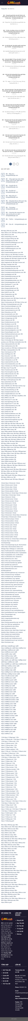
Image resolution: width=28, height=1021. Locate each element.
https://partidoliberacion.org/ (9, 612)
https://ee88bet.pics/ (7, 678)
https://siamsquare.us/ (7, 352)
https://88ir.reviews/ (21, 469)
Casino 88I (6, 975)
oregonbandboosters (7, 616)
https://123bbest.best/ (7, 785)
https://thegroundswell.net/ (8, 288)
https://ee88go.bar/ (6, 686)
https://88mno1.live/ (20, 827)
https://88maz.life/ (20, 842)
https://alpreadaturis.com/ (8, 336)
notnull (20, 586)
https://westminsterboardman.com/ (11, 252)
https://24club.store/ (21, 493)
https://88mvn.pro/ (6, 884)
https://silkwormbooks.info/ (9, 374)
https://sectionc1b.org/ (7, 610)
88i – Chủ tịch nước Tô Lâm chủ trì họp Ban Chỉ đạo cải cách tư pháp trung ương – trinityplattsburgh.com (14, 136)
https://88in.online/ (6, 437)
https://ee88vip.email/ (7, 713)
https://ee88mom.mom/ (7, 682)
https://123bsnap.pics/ (7, 771)
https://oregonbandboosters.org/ (10, 618)
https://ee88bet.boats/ (7, 695)
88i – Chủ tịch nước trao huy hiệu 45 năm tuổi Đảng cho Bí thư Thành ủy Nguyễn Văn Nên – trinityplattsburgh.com (14, 106)
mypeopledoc (23, 552)
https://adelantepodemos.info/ (9, 405)
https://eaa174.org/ (8, 368)
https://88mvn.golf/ (6, 902)
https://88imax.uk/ (20, 431)
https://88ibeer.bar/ (8, 449)
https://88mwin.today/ (7, 835)
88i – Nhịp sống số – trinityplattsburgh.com (12, 196)
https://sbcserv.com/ (7, 590)
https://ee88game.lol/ (7, 672)
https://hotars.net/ (20, 262)
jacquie (17, 594)
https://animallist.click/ (17, 342)
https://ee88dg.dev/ (6, 648)
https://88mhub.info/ (20, 884)
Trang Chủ (4, 8)
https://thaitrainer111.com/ (8, 284)
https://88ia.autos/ (21, 447)
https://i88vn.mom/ (8, 447)
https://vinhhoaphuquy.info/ (11, 380)
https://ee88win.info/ (7, 709)
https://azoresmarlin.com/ (8, 314)
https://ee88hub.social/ (7, 652)
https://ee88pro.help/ (7, 670)
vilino (15, 558)
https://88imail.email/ (7, 469)
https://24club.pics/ (6, 503)
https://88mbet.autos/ (7, 862)
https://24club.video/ (7, 487)
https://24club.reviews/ (7, 533)
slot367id (18, 598)
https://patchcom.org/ (7, 566)
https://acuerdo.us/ (6, 348)
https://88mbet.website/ (7, 836)
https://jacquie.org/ (6, 596)
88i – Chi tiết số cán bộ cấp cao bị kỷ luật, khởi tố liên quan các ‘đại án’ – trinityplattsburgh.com (14, 151)
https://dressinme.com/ (7, 558)
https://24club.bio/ (21, 515)
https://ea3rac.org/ (20, 386)
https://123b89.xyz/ (6, 755)
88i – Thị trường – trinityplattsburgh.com (12, 208)
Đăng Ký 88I (20, 920)
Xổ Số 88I (5, 973)
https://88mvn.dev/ (6, 827)
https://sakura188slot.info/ (8, 421)
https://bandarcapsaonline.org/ (9, 622)
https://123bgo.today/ (7, 747)
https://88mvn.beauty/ (7, 866)
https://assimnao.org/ (7, 584)
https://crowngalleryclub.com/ (9, 415)
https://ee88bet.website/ (8, 658)
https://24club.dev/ (10, 483)
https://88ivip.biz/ (21, 433)
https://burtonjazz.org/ (7, 642)
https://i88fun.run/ (8, 477)
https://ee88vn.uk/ (6, 660)
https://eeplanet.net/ (6, 262)
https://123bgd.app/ (9, 737)
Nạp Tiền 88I (20, 923)
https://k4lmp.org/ (6, 628)
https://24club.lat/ (6, 497)
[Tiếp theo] (17, 164)
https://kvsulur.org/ (6, 608)
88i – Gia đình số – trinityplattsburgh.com (12, 191)
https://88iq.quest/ (20, 445)
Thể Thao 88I (6, 983)
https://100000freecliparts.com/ (10, 248)
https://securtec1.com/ (7, 356)
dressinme (18, 556)
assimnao (21, 582)
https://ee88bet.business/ (8, 701)
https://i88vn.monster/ (9, 443)
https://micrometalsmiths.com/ (9, 364)
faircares (16, 600)
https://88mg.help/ (19, 846)
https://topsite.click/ (6, 296)
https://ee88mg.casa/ (7, 705)
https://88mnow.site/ (10, 829)
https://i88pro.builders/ (7, 459)
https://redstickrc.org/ (7, 604)
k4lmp (17, 626)
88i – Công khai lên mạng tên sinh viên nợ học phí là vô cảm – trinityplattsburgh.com (15, 214)
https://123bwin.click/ (20, 751)
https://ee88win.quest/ (7, 680)
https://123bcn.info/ (20, 801)
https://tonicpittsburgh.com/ (9, 290)
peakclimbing (16, 634)
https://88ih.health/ (6, 475)
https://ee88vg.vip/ (6, 717)
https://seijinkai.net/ (21, 366)
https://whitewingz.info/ (7, 407)
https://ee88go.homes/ (10, 674)
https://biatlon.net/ (19, 258)
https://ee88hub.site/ (10, 650)
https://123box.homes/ (7, 767)
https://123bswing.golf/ (7, 821)
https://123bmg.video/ (7, 745)
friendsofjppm (21, 612)
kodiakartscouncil (17, 638)
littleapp (3, 548)
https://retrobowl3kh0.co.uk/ (9, 358)
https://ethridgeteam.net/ (8, 376)
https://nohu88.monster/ (8, 676)
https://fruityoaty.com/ (13, 541)
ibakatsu (3, 632)
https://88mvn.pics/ (6, 856)
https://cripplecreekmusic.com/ (9, 393)
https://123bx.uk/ (6, 751)
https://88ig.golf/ (19, 479)
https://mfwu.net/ (22, 302)
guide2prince (16, 624)
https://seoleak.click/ (9, 264)
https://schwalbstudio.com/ (8, 326)
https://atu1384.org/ (6, 624)
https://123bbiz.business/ (8, 795)
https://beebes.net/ (6, 258)
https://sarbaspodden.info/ (10, 350)
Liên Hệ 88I (20, 931)
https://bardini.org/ (6, 638)
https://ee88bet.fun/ (6, 725)
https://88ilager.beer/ (20, 451)
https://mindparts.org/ (7, 576)
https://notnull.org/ (6, 588)
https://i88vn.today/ (8, 429)
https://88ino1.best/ (8, 453)
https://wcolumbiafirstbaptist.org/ (10, 316)
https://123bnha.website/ (8, 749)
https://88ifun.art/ (19, 437)
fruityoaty (3, 541)
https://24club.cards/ (7, 525)
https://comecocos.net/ (7, 244)
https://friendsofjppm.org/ (8, 614)
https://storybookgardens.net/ (9, 282)
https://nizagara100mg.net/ (8, 238)
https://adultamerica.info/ (8, 346)
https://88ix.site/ (17, 425)
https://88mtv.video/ (6, 832)
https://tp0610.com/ (6, 292)
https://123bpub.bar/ (7, 779)
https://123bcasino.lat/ (7, 765)
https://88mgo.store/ (20, 838)
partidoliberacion (18, 610)
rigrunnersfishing (17, 590)
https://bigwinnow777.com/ (9, 403)
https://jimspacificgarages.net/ (9, 266)
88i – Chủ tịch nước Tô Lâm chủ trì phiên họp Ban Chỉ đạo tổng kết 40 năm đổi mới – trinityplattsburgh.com (14, 121)
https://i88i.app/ (5, 423)
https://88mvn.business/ (8, 878)
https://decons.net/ (8, 300)
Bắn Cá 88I (6, 978)
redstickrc (15, 602)
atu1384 (21, 622)
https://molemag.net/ (7, 338)
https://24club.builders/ (7, 521)
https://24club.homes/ (7, 499)
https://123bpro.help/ (7, 761)
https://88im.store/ (8, 433)
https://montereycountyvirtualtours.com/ (12, 272)
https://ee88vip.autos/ (7, 684)
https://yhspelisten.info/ (7, 409)
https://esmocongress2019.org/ (10, 582)
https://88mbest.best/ (7, 870)
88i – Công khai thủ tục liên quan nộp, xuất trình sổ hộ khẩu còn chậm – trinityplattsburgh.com (16, 202)
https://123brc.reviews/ (7, 807)
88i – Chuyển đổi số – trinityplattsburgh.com (12, 186)
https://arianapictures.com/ (16, 256)
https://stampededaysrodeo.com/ (10, 280)
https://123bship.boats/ (7, 789)
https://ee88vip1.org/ (7, 733)
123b (2, 737)
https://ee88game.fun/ (7, 727)
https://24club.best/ (6, 515)
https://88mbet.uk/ (6, 838)
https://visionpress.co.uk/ (8, 360)
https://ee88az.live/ (20, 648)
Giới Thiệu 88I (7, 970)
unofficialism (19, 554)
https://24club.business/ (8, 523)
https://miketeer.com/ (7, 366)
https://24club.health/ (7, 537)
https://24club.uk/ (6, 493)
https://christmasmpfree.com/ (9, 260)
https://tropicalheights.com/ (9, 332)
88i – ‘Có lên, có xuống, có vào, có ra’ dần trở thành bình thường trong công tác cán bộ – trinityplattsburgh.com (14, 32)
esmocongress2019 (17, 580)
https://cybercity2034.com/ (8, 362)
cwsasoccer (21, 572)
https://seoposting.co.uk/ (8, 236)
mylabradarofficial (20, 550)
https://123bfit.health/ (7, 813)
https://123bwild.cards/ (7, 797)
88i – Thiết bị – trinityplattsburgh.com (16, 219)
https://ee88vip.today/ (7, 656)
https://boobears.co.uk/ (7, 324)
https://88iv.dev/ (17, 423)
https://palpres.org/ (6, 634)
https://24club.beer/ (6, 513)
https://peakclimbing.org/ (8, 636)
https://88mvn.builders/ (7, 876)
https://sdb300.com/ (7, 386)
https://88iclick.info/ (20, 465)
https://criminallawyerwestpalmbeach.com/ (13, 378)
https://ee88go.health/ (7, 723)
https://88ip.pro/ (7, 465)
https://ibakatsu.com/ (12, 632)
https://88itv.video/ (20, 427)
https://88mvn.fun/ (6, 898)
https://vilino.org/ (6, 560)
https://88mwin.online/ (10, 844)
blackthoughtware (6, 570)
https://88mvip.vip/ (6, 892)
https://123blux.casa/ (7, 799)
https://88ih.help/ (6, 439)
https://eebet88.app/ (9, 646)
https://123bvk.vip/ (6, 809)
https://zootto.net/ (21, 298)
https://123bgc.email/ (7, 805)
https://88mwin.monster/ (8, 854)
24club (3, 483)
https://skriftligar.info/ (7, 354)
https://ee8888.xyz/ (6, 664)
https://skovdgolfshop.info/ (8, 401)
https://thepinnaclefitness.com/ (10, 413)
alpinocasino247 (18, 584)
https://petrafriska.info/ (7, 382)
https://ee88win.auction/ (8, 721)
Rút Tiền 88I (20, 926)
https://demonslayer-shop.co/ (9, 417)
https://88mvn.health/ (7, 896)
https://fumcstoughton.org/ (8, 372)
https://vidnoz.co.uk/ (7, 254)
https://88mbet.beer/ (7, 868)
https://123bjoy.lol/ (6, 763)
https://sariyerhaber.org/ (8, 594)
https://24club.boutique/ (8, 519)
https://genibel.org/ (6, 564)
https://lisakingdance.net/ (8, 240)
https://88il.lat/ (5, 441)
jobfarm (14, 628)
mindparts (17, 574)
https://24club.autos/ (7, 509)
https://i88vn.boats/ (8, 455)
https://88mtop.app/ (9, 825)
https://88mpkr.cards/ (7, 880)
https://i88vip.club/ (20, 471)
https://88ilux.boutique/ (7, 457)
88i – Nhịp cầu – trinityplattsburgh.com (12, 174)
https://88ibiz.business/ (7, 461)
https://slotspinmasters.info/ (9, 392)
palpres (21, 632)
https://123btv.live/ (21, 739)
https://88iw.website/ (7, 431)
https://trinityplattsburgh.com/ (11, 304)
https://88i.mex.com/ (9, 230)
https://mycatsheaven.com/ (8, 328)
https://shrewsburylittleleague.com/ (11, 242)
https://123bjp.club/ (20, 809)
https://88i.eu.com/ (6, 232)
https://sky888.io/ (19, 395)
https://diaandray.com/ (7, 312)
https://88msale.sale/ (10, 900)
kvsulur (15, 606)
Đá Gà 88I (5, 981)
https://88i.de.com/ (6, 234)
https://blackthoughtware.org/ (9, 572)
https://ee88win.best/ (7, 692)
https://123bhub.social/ (7, 743)
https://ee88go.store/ (20, 660)
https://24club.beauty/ (7, 511)
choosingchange (5, 542)
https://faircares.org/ (7, 602)
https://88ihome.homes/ (18, 441)
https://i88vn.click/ (8, 467)
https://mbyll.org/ (21, 630)
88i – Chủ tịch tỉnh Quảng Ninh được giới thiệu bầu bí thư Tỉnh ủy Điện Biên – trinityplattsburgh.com (14, 76)
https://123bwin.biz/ (10, 753)
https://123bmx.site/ (10, 741)
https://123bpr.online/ (10, 757)
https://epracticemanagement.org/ (10, 419)
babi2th (15, 604)
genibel (20, 562)
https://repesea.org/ (6, 580)
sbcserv (14, 588)
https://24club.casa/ (6, 527)
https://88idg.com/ (6, 395)
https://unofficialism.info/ (8, 556)
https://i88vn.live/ (6, 425)
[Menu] (2, 3)
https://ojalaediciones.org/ (8, 598)
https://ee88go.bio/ (6, 694)
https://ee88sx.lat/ (21, 672)
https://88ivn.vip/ (8, 471)
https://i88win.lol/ (18, 439)
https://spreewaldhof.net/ (8, 278)
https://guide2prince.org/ (8, 626)
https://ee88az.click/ (7, 711)
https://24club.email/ (7, 531)
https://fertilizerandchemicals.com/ (11, 334)
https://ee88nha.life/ (21, 664)
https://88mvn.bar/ (6, 864)
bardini (17, 636)
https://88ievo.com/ (6, 397)
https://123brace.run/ (7, 817)
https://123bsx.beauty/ (7, 781)
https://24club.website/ (7, 491)
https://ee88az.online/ (10, 666)
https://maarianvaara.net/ (8, 370)
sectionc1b (15, 608)
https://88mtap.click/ (10, 886)
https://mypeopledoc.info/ (8, 554)
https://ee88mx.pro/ (6, 707)
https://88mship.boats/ (10, 872)
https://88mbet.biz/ (9, 840)
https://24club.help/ (10, 495)
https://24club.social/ (7, 485)
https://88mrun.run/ (20, 898)
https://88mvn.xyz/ (6, 842)
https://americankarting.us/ (8, 389)
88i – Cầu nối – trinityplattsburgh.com (16, 224)
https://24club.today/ (7, 489)
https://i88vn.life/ (19, 435)
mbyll (14, 630)
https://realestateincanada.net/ (9, 276)
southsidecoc (17, 576)
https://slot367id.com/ (7, 600)
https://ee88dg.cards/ (7, 703)
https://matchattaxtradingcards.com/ (11, 270)
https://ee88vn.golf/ (6, 731)
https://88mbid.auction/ (10, 894)
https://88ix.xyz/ (7, 435)
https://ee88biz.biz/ (9, 662)
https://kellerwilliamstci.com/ (9, 568)
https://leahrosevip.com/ (8, 383)
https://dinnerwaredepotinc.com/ (10, 330)
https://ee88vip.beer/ (7, 690)
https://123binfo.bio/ (7, 787)
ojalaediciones (16, 596)
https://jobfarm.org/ (6, 630)
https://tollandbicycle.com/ (8, 268)
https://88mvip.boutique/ (8, 874)
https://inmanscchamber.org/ (9, 562)
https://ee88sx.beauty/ (7, 688)
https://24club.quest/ (7, 505)
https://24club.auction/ (7, 535)
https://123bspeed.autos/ (8, 777)
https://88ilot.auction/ (9, 473)
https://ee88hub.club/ (7, 719)
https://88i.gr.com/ (19, 232)
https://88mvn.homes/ (7, 852)
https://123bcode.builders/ (8, 793)
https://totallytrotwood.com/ (9, 322)
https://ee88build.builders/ (8, 699)
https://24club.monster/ (7, 501)
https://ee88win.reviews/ (8, 715)
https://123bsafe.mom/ (7, 775)
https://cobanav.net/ (6, 320)
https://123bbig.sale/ (7, 819)
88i (2, 230)
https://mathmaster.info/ (8, 550)
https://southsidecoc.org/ (8, 578)
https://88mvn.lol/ (9, 848)
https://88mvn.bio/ (21, 870)
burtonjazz (21, 640)
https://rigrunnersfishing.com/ (9, 592)
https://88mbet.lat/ (6, 850)
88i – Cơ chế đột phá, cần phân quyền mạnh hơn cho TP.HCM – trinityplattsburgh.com (14, 46)
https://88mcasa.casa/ (7, 882)
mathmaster (20, 548)
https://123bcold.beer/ (7, 783)
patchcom (15, 564)
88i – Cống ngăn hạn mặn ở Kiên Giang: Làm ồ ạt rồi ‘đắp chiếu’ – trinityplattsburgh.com (15, 180)
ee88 (2, 646)
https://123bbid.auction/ (11, 811)
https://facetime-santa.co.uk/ (9, 308)
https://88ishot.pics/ (6, 445)
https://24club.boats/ (11, 517)
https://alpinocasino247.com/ (9, 586)
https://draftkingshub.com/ (10, 387)
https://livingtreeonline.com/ (9, 246)
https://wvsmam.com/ (7, 298)
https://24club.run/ (6, 539)
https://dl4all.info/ (6, 411)
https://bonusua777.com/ (8, 399)
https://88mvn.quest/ (7, 858)
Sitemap (19, 934)
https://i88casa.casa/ (20, 463)
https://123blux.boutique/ (8, 791)
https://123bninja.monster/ (8, 769)
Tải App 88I (20, 928)
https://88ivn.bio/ (21, 453)
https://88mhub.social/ (7, 830)
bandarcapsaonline (6, 620)
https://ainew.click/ (6, 250)
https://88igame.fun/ (20, 475)
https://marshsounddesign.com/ (10, 306)
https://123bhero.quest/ (7, 773)
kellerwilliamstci (18, 566)
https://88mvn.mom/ (7, 860)
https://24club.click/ (6, 529)
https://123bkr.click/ (9, 803)
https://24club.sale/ (21, 539)
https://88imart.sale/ (7, 479)
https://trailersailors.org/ (8, 294)
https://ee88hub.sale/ (7, 729)
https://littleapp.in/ (11, 548)
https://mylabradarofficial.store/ (10, 552)
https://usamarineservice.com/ (9, 310)
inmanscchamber (16, 560)
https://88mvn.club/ (20, 892)
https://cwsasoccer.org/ (7, 574)
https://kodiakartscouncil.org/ (9, 640)
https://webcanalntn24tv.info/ (9, 344)
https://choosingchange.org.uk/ (10, 545)
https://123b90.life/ (21, 755)
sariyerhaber (21, 592)
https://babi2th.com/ (7, 606)
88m (2, 825)
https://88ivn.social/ (6, 427)
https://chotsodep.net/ (7, 340)
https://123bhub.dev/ (7, 739)
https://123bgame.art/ (7, 759)
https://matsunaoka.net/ (8, 302)
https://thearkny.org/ (7, 286)
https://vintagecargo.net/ (8, 318)
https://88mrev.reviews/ (7, 890)
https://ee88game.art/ (7, 668)
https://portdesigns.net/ (7, 274)
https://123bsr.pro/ (6, 801)
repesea (17, 578)
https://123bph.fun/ (6, 815)
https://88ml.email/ (6, 888)
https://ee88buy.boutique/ (8, 698)
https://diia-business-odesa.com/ (14, 546)
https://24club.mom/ (7, 507)
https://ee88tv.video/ (7, 654)
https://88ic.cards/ (6, 463)
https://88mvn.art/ (6, 846)
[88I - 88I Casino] (14, 2)
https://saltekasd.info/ (20, 348)
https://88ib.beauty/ (6, 451)
